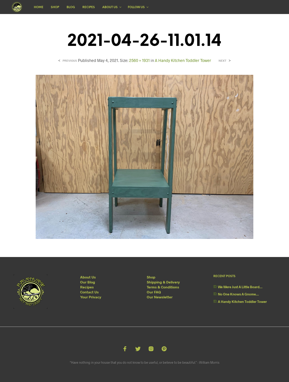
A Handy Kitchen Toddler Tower (183, 60)
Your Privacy (90, 297)
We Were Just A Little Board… (240, 287)
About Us (110, 7)
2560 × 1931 (139, 60)
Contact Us (89, 292)
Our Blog (87, 282)
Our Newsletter (159, 297)
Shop (55, 7)
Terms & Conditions (163, 287)
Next (222, 60)
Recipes (88, 7)
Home (38, 7)
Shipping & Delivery (163, 282)
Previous (70, 60)
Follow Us (136, 7)
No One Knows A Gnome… (238, 294)
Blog (71, 7)
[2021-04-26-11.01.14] (144, 156)
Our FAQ (154, 292)
